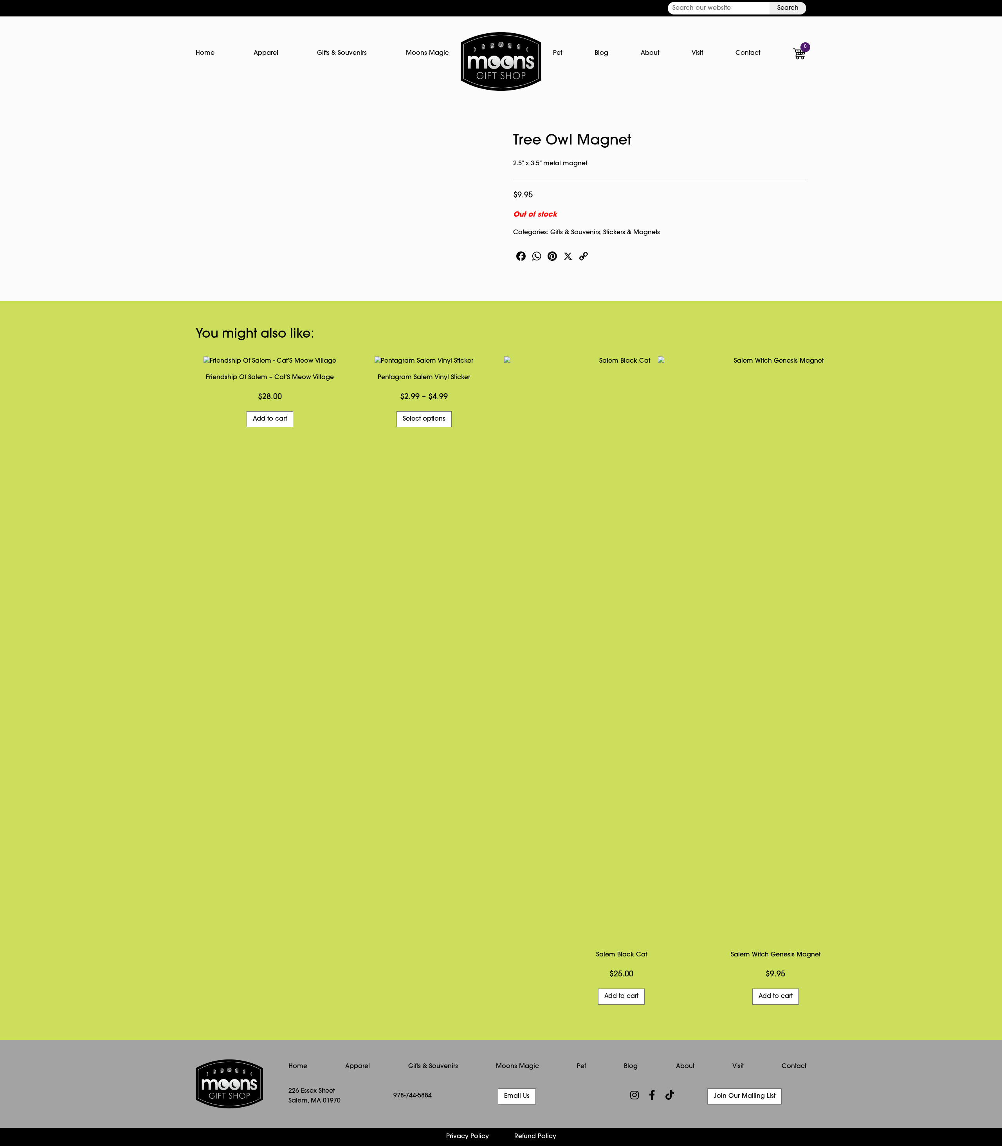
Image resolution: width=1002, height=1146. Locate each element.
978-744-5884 (412, 1096)
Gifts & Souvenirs (342, 53)
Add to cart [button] (270, 419)
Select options (424, 419)
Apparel (266, 53)
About (650, 53)
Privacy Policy (467, 1136)
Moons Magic (427, 53)
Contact (747, 53)
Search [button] (787, 8)
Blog (601, 53)
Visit (697, 53)
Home (205, 53)
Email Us (517, 1096)
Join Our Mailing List (744, 1096)
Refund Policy (535, 1136)
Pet (557, 53)
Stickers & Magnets (631, 233)
